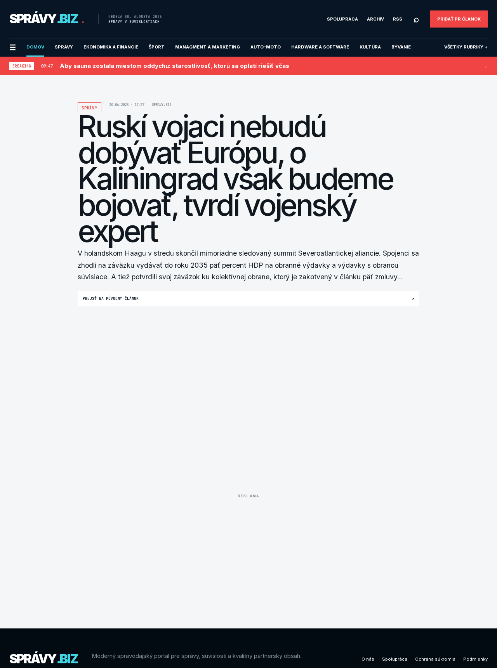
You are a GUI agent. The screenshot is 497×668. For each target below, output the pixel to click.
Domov (35, 47)
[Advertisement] (248, 555)
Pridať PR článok (459, 19)
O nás (367, 659)
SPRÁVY (64, 47)
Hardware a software (320, 47)
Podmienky (475, 659)
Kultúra (370, 47)
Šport (157, 47)
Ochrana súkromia (435, 659)
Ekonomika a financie (110, 47)
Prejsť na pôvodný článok (248, 298)
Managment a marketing (207, 47)
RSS (397, 19)
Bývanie (401, 47)
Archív (375, 19)
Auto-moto (265, 47)
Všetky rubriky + (466, 47)
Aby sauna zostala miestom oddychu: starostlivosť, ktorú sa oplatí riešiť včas (174, 65)
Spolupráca (342, 19)
